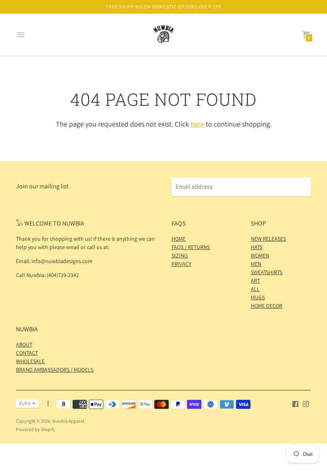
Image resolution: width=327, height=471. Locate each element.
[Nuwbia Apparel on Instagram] (306, 403)
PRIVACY (181, 263)
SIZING (179, 255)
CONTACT (27, 352)
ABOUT (24, 344)
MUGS (258, 297)
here (197, 124)
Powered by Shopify (35, 429)
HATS (256, 247)
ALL (255, 289)
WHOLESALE (30, 361)
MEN (256, 263)
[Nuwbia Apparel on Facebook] (295, 403)
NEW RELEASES (268, 238)
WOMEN (260, 255)
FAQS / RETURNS (190, 247)
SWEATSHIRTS (266, 272)
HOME (178, 238)
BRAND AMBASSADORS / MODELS (54, 369)
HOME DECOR (266, 305)
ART (255, 280)
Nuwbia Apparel (68, 421)
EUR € (25, 403)
